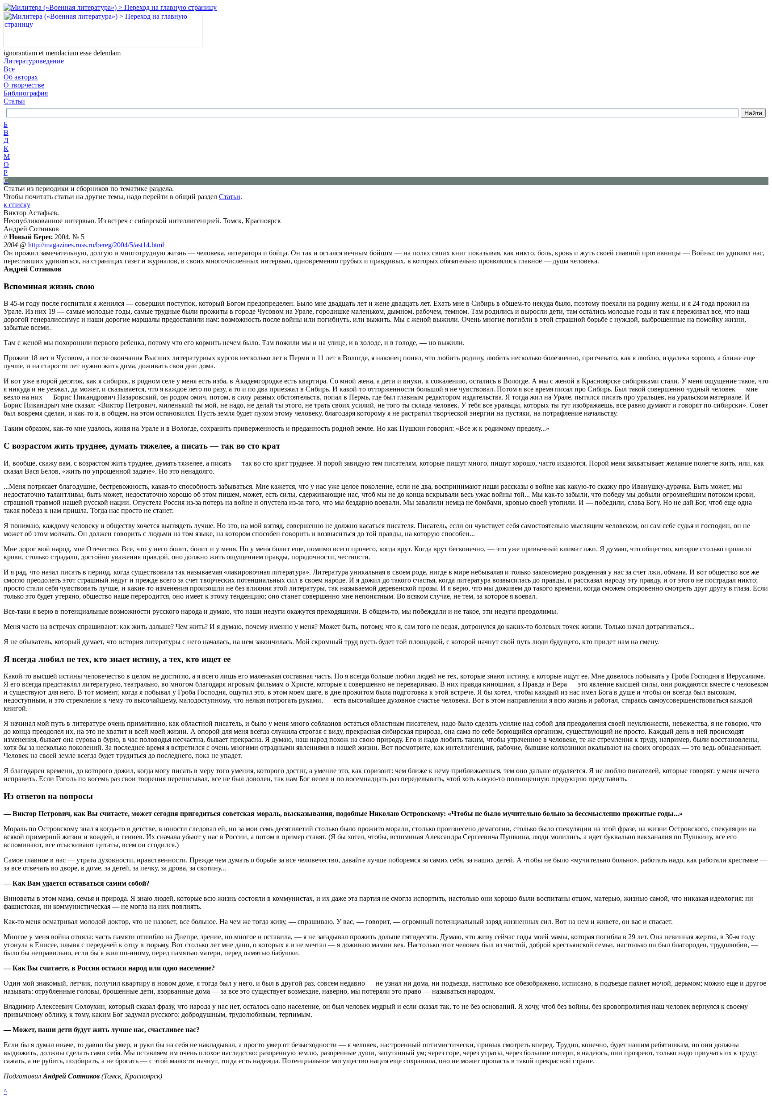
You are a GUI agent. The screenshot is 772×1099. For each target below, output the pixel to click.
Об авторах (21, 77)
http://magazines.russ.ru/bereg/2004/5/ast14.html (96, 245)
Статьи (14, 101)
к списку (17, 204)
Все (9, 69)
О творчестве (24, 85)
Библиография (26, 93)
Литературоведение (34, 61)
